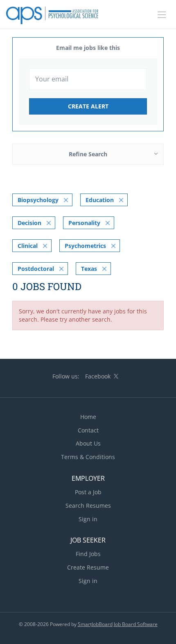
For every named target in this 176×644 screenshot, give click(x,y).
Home (88, 417)
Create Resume (88, 567)
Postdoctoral (36, 268)
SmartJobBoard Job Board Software (118, 624)
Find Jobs (88, 554)
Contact (88, 430)
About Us (88, 443)
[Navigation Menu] (162, 14)
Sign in (88, 519)
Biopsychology (38, 200)
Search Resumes (88, 505)
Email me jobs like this (88, 48)
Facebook (98, 376)
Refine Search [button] (88, 154)
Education (100, 200)
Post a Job (88, 492)
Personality (84, 223)
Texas (89, 268)
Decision (29, 223)
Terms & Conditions (88, 457)
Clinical (28, 246)
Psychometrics (85, 246)
